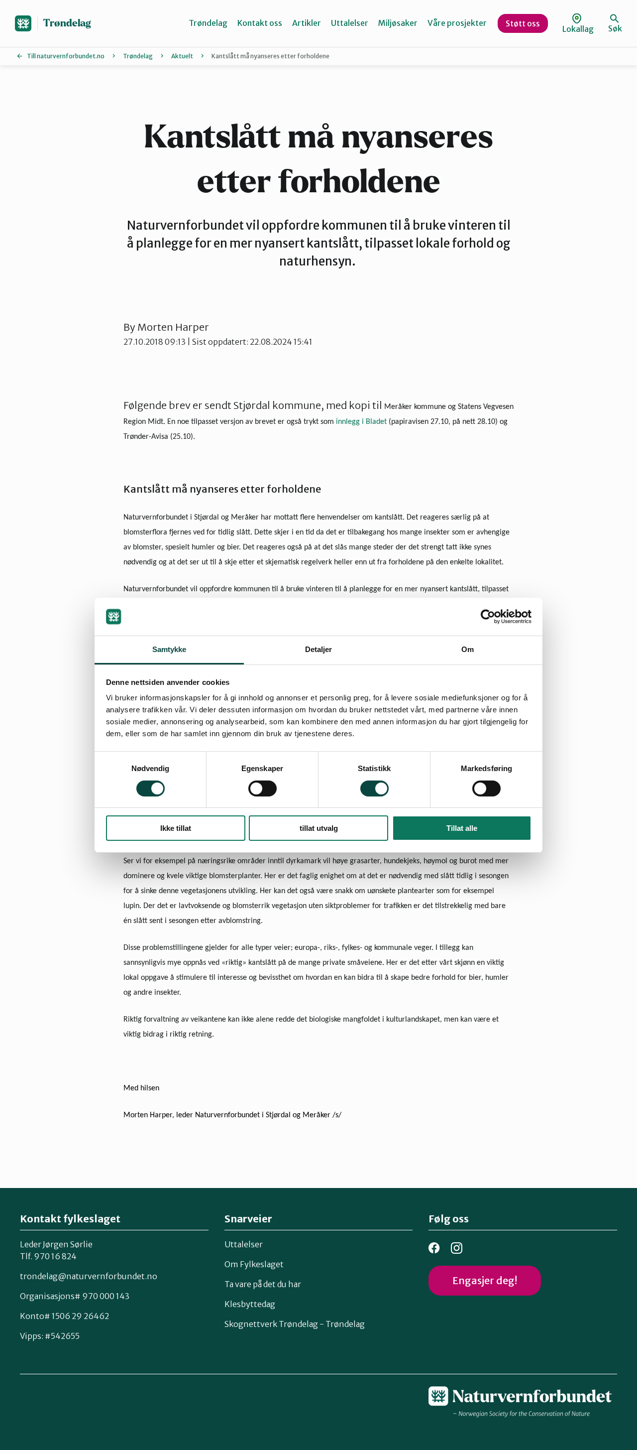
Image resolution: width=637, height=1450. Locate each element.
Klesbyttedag (249, 1304)
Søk (615, 28)
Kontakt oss (259, 23)
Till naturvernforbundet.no (66, 56)
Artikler (306, 23)
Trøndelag (67, 23)
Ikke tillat (175, 828)
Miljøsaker (398, 23)
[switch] (262, 788)
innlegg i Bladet (362, 422)
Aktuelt (182, 56)
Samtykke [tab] (169, 649)
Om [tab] (467, 649)
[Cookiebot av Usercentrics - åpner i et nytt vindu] (487, 616)
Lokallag (578, 29)
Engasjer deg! (484, 1280)
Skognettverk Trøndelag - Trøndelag (294, 1324)
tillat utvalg (319, 828)
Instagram (456, 1248)
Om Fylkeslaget (254, 1264)
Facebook (434, 1248)
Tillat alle (461, 828)
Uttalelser (349, 23)
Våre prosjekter (457, 23)
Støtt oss (523, 23)
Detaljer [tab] (318, 649)
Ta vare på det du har (262, 1284)
